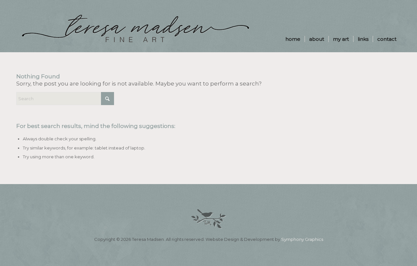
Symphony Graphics (302, 239)
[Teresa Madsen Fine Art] (135, 36)
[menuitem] (293, 26)
